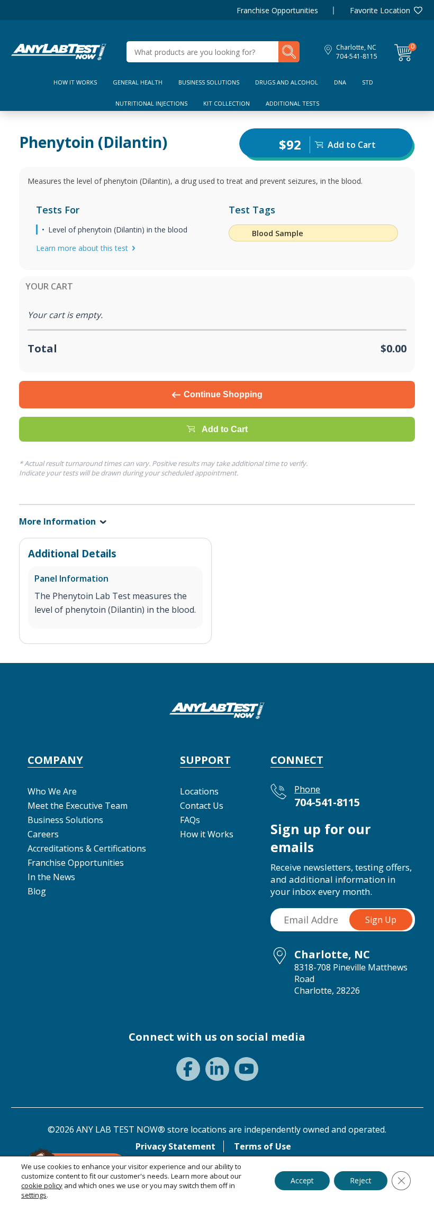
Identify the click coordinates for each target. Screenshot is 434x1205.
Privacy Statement (175, 1146)
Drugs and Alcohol (286, 82)
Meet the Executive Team (78, 805)
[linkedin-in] (217, 1069)
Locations (199, 791)
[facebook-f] (188, 1069)
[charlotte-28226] (58, 51)
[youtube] (246, 1069)
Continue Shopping (223, 394)
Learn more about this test (82, 248)
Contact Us (201, 805)
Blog (37, 891)
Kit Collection (226, 103)
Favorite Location (380, 10)
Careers (43, 834)
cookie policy (41, 1185)
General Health (137, 82)
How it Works (206, 834)
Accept (302, 1180)
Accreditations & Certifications (87, 848)
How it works (75, 82)
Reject (361, 1180)
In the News (51, 877)
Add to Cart (225, 429)
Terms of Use (262, 1146)
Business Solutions (208, 82)
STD (367, 82)
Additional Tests (292, 103)
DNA (340, 82)
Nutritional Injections (151, 103)
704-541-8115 (356, 56)
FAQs (190, 820)
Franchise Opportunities (277, 10)
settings (34, 1195)
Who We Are (52, 791)
